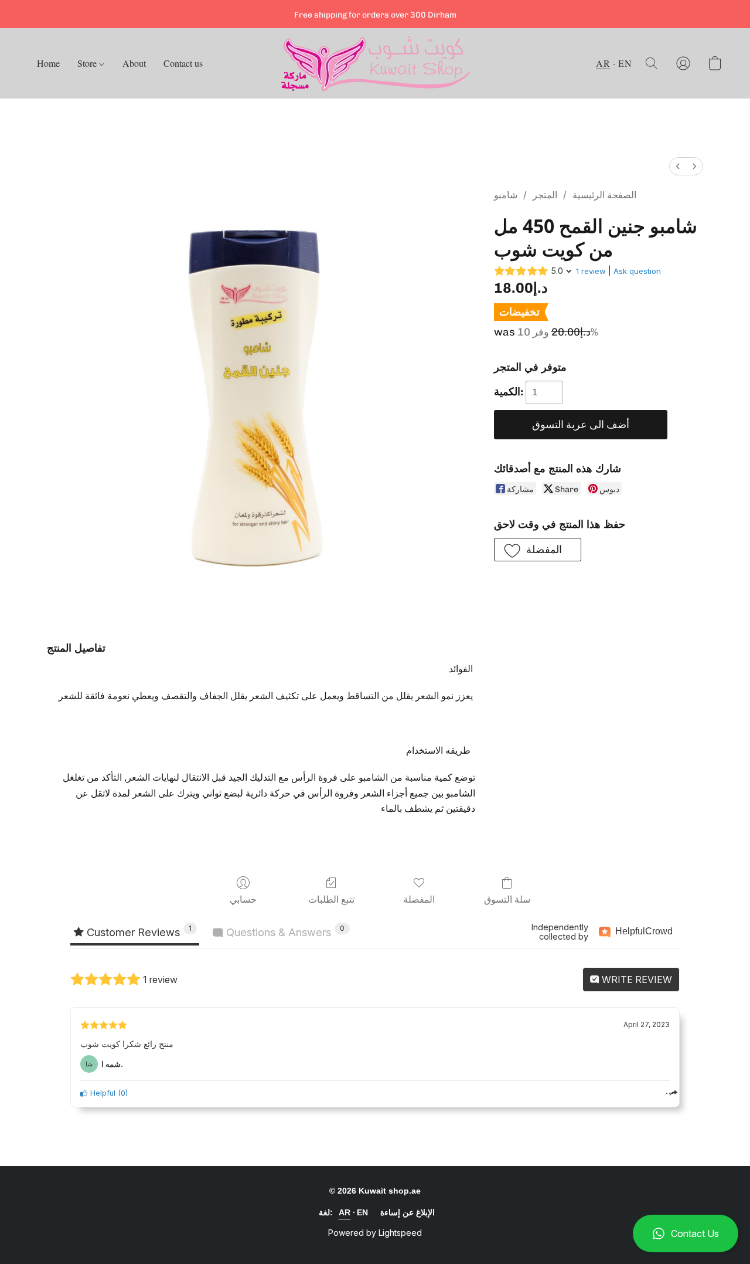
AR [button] (603, 63)
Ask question (637, 271)
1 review (591, 271)
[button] (685, 1233)
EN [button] (625, 63)
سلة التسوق (507, 899)
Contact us (183, 63)
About (134, 63)
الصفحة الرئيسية (604, 195)
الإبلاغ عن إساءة (407, 1212)
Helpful (101, 1093)
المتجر (545, 195)
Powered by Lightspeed (375, 1233)
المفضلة (419, 899)
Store (88, 63)
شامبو (505, 195)
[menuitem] (678, 166)
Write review (635, 979)
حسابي (243, 899)
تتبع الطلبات (331, 899)
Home (48, 63)
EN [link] (363, 1212)
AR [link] (345, 1212)
